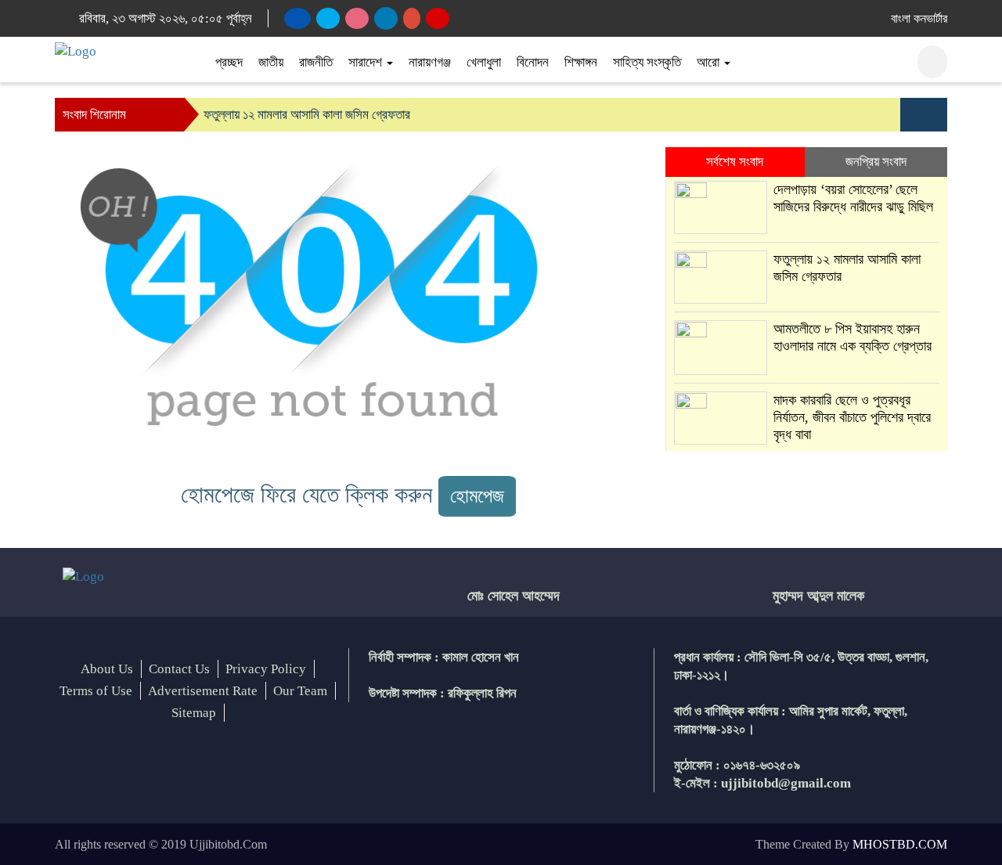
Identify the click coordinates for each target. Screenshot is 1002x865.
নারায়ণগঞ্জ (430, 62)
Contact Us (179, 668)
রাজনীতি (316, 62)
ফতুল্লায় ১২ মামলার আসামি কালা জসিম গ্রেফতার (307, 114)
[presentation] (912, 115)
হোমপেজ (477, 495)
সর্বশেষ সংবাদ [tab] (734, 161)
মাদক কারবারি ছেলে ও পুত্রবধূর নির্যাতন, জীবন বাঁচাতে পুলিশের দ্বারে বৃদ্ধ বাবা (852, 417)
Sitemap (193, 712)
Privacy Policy (265, 668)
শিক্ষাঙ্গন (580, 62)
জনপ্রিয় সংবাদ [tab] (875, 161)
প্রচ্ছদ (229, 62)
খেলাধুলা (484, 62)
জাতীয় (270, 62)
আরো (710, 62)
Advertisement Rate (203, 690)
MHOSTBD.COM (899, 844)
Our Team (300, 690)
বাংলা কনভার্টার (919, 18)
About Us (107, 668)
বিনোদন (533, 62)
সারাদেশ (366, 62)
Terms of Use (95, 690)
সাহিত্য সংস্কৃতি (647, 62)
